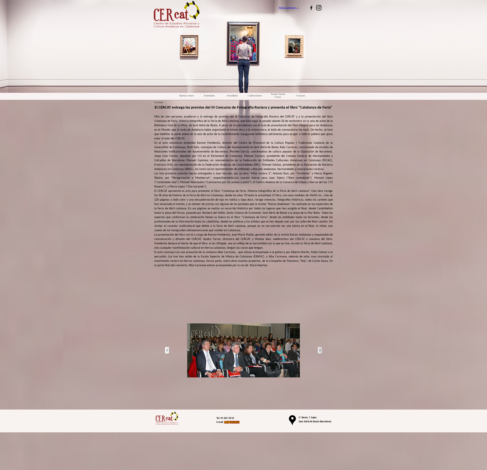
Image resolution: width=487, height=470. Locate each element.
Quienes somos (186, 95)
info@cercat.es (232, 422)
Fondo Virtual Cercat (278, 95)
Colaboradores (255, 95)
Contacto (300, 95)
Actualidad (232, 95)
